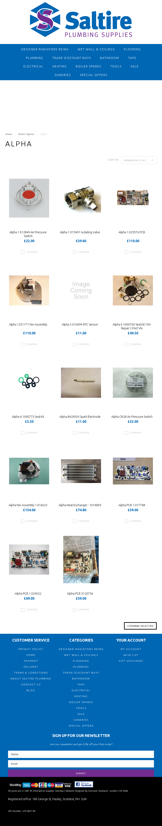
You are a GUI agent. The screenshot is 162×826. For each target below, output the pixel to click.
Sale (135, 66)
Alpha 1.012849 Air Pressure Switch (28, 234)
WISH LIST (131, 655)
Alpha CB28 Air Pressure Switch (132, 416)
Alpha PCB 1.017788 (132, 505)
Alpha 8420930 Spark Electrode (80, 416)
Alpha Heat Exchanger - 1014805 (80, 505)
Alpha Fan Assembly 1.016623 (28, 505)
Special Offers (93, 75)
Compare (31, 252)
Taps (132, 58)
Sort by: (113, 159)
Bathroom (109, 58)
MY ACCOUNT (131, 649)
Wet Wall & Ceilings (96, 49)
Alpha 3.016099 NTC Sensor (80, 324)
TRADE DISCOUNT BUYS (71, 58)
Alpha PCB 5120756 (80, 593)
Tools (116, 66)
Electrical (33, 66)
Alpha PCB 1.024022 (28, 593)
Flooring (132, 49)
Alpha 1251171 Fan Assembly (28, 324)
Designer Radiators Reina (45, 49)
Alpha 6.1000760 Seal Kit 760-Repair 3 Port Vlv (132, 326)
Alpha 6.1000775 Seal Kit (28, 416)
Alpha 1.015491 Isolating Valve (80, 232)
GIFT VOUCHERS (131, 660)
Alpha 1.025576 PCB (132, 232)
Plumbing (34, 58)
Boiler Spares (88, 66)
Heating (60, 66)
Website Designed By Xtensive (81, 791)
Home (8, 134)
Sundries (63, 75)
